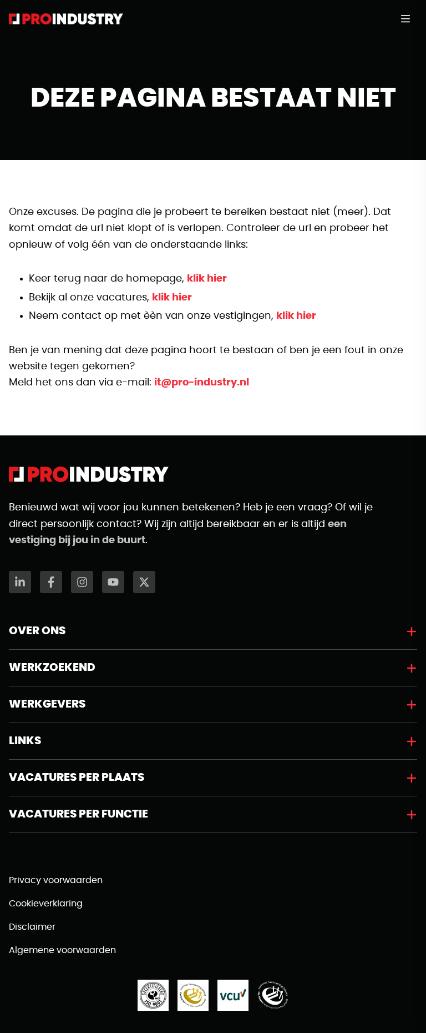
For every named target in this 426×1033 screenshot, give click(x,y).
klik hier (207, 279)
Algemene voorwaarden (62, 950)
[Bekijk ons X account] (144, 582)
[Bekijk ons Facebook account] (51, 582)
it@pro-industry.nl (201, 383)
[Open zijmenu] (408, 19)
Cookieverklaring (46, 903)
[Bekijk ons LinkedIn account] (20, 582)
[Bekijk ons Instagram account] (82, 582)
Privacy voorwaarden (56, 880)
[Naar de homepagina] (66, 19)
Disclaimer (32, 926)
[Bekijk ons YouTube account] (113, 582)
